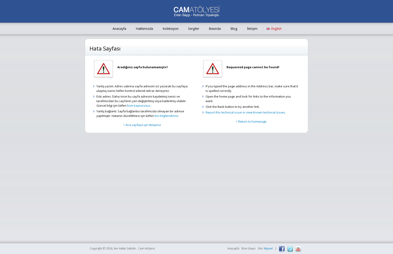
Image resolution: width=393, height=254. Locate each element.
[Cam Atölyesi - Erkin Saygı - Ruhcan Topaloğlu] (196, 12)
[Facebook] (282, 249)
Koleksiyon (171, 28)
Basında (215, 28)
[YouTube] (298, 249)
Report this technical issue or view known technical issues (245, 112)
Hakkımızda (144, 28)
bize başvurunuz (138, 105)
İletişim (252, 28)
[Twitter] (290, 249)
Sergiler (193, 28)
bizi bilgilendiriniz (166, 116)
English (276, 28)
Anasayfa (119, 28)
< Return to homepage (251, 121)
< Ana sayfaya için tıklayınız (142, 125)
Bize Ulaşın (248, 248)
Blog (233, 28)
